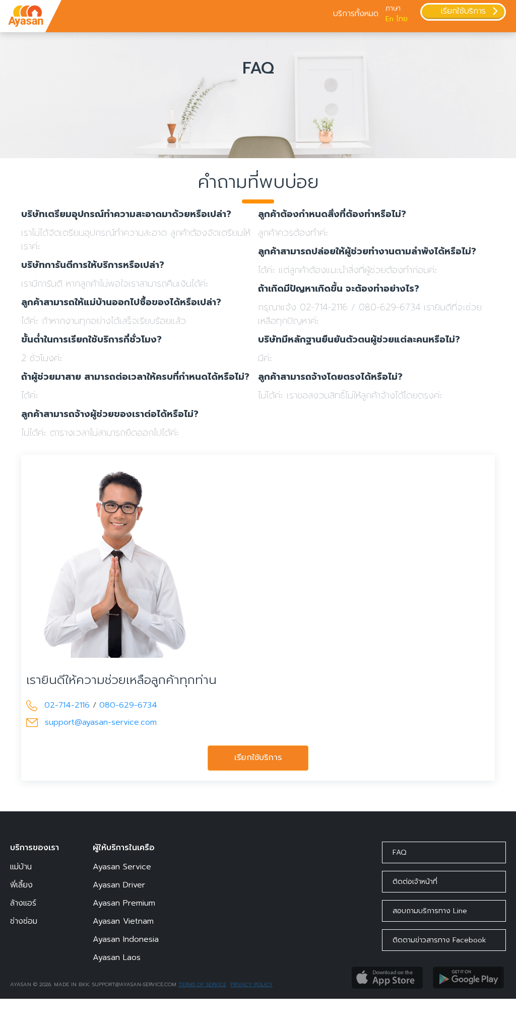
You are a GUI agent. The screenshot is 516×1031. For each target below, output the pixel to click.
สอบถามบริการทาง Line (430, 911)
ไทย (402, 19)
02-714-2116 (67, 705)
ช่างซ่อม (23, 921)
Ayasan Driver (119, 885)
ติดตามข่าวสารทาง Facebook (439, 940)
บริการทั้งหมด (355, 14)
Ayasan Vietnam (123, 921)
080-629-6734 (128, 705)
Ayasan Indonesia (126, 939)
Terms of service (202, 984)
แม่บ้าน (21, 867)
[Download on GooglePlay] (468, 977)
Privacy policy (251, 984)
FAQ (399, 852)
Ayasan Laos (117, 957)
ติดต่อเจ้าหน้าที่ (415, 881)
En (389, 19)
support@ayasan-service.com (101, 722)
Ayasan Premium (124, 903)
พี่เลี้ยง (21, 885)
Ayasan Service (122, 867)
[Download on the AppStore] (387, 977)
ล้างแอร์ (23, 903)
